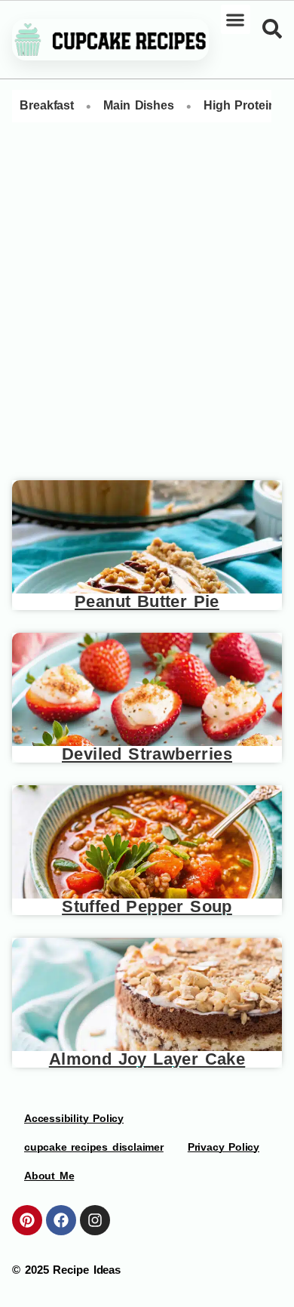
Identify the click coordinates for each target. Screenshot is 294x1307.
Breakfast (47, 105)
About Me (49, 1176)
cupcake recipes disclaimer (94, 1147)
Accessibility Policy (74, 1118)
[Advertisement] (147, 307)
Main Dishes (138, 105)
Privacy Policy (223, 1147)
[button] (235, 19)
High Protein (240, 105)
